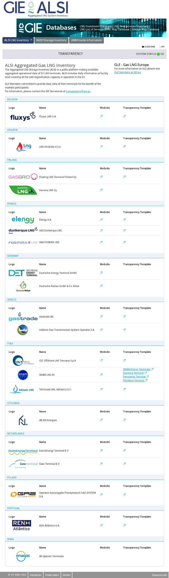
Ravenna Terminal (133, 373)
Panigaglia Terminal (134, 376)
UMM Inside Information (86, 40)
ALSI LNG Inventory (16, 40)
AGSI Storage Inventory (51, 40)
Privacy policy (52, 574)
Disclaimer (35, 574)
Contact (66, 574)
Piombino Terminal (133, 380)
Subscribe (149, 47)
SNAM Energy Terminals (136, 369)
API (162, 47)
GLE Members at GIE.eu (127, 72)
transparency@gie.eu (78, 91)
